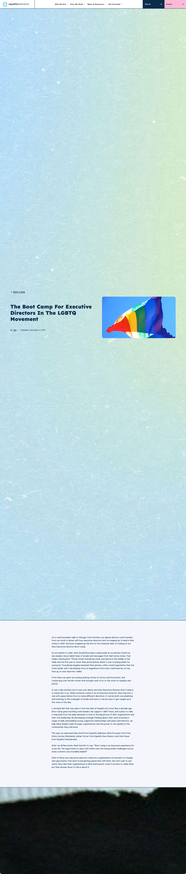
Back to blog (19, 292)
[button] (61, 4)
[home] (17, 4)
